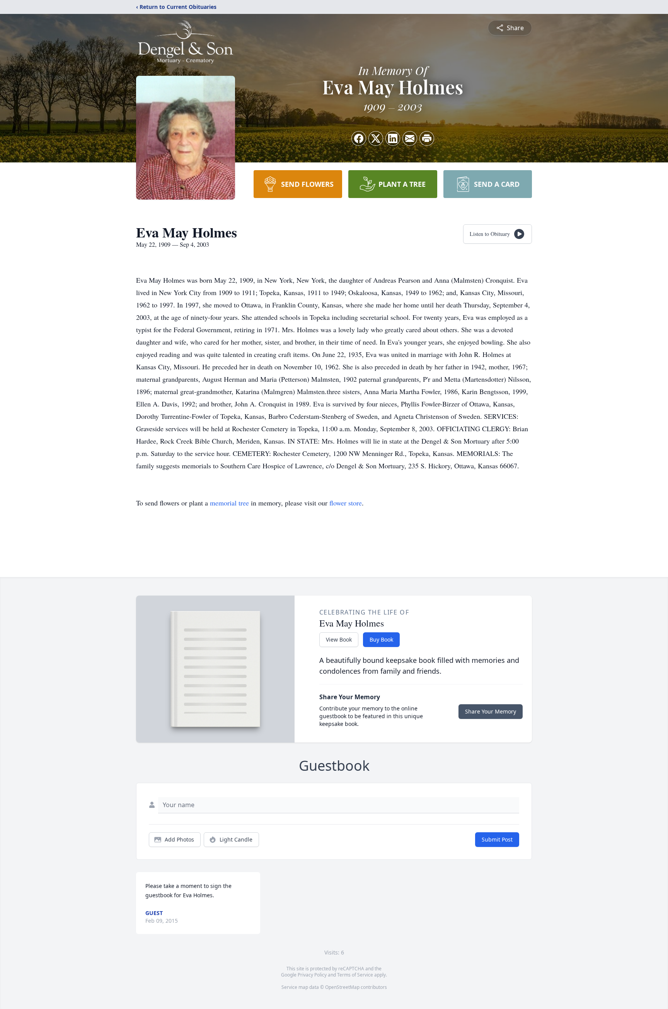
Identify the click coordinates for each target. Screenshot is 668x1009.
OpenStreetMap (342, 987)
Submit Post (497, 839)
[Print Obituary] (427, 138)
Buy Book (381, 639)
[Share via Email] (410, 138)
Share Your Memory (490, 711)
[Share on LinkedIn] (393, 138)
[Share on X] (376, 138)
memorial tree (229, 502)
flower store (345, 502)
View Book (339, 639)
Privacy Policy (312, 974)
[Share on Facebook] (359, 138)
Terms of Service (355, 974)
